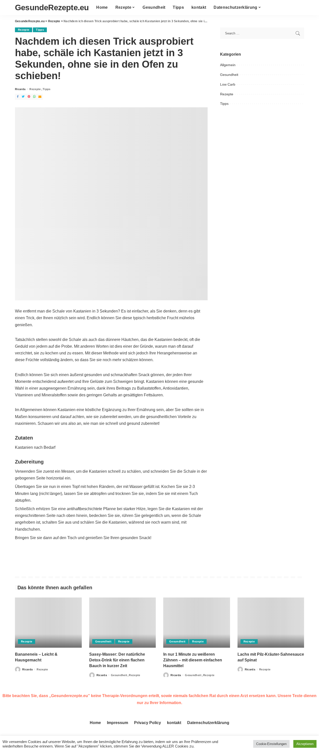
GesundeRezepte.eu (52, 7)
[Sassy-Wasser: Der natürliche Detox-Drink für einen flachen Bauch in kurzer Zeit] (122, 623)
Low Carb (227, 84)
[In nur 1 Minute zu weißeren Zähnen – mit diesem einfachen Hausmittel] (196, 623)
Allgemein (228, 65)
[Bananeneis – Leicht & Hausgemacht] (48, 623)
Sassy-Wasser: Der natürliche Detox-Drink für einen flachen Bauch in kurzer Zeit (117, 660)
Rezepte (23, 29)
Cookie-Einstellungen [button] (271, 744)
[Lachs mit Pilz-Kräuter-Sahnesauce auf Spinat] (271, 623)
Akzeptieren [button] (305, 744)
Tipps (40, 29)
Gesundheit (229, 75)
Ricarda (20, 89)
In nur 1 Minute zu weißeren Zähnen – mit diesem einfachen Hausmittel (192, 660)
